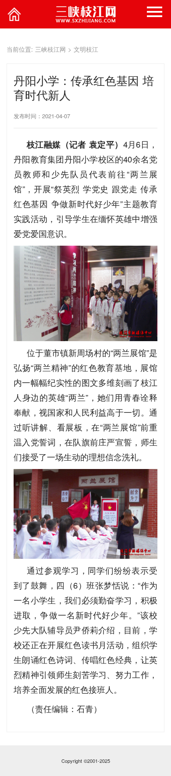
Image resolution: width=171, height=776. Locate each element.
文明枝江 (86, 49)
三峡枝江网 (50, 49)
